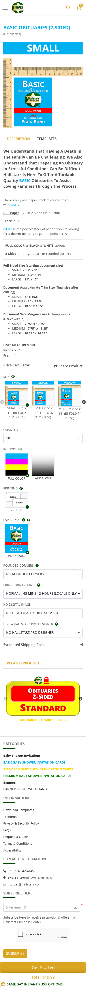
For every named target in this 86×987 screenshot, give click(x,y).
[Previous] (7, 84)
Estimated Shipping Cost (23, 644)
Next (84, 402)
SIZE (6, 377)
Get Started (43, 967)
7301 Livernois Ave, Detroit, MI (31, 878)
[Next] (78, 84)
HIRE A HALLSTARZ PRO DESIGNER (28, 624)
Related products (24, 663)
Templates (47, 138)
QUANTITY (11, 430)
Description (18, 138)
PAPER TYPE (11, 520)
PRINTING (10, 488)
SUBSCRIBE (15, 953)
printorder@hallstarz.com (22, 884)
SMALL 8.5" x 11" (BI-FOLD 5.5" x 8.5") (16, 412)
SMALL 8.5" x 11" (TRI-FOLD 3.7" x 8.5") (43, 412)
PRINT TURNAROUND (19, 585)
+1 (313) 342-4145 (21, 871)
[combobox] (43, 438)
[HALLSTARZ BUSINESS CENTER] (18, 8)
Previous (2, 402)
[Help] (22, 520)
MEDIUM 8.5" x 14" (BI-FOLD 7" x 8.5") (69, 413)
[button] (16, 393)
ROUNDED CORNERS (18, 565)
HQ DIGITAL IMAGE (17, 604)
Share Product (70, 366)
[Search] (68, 8)
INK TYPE (10, 449)
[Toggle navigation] (6, 8)
